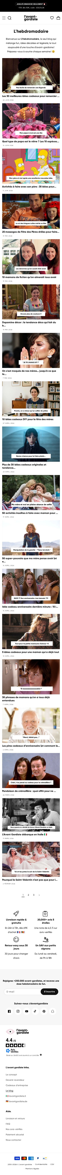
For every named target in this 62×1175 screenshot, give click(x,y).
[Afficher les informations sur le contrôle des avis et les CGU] (41, 1055)
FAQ (8, 1124)
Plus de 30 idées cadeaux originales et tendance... (24, 466)
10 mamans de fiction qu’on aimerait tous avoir (29, 277)
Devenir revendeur (15, 1080)
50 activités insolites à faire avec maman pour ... (30, 513)
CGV (52, 1164)
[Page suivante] (39, 895)
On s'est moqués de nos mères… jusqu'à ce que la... (29, 372)
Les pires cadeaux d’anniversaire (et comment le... (31, 745)
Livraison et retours (15, 1118)
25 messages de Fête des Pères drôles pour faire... (30, 231)
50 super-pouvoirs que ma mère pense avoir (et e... (29, 560)
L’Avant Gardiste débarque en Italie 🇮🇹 (24, 834)
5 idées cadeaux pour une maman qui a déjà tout (30, 652)
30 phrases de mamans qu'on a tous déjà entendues (26, 699)
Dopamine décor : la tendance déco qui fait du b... (29, 324)
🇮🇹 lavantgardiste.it (16, 1096)
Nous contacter (13, 1140)
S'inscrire (49, 991)
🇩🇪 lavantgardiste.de (16, 1101)
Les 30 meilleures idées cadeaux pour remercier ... (30, 96)
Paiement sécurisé (15, 1134)
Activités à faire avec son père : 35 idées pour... (29, 186)
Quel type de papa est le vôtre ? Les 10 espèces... (30, 141)
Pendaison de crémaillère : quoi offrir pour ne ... (29, 791)
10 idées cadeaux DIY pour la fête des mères (27, 419)
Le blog (9, 1090)
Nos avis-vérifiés (14, 1129)
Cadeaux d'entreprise (17, 1085)
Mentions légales (32, 1169)
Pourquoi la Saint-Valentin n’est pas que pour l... (30, 879)
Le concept (11, 1074)
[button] (4, 18)
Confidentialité (41, 1164)
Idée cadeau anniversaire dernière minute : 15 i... (30, 606)
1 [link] (23, 895)
